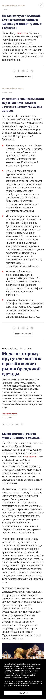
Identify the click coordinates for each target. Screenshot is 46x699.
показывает (31, 456)
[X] (23, 71)
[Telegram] (27, 71)
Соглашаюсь (23, 693)
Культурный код (9, 5)
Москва (21, 5)
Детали (27, 348)
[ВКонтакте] (14, 71)
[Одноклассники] (18, 71)
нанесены (22, 33)
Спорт (21, 88)
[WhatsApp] (32, 71)
